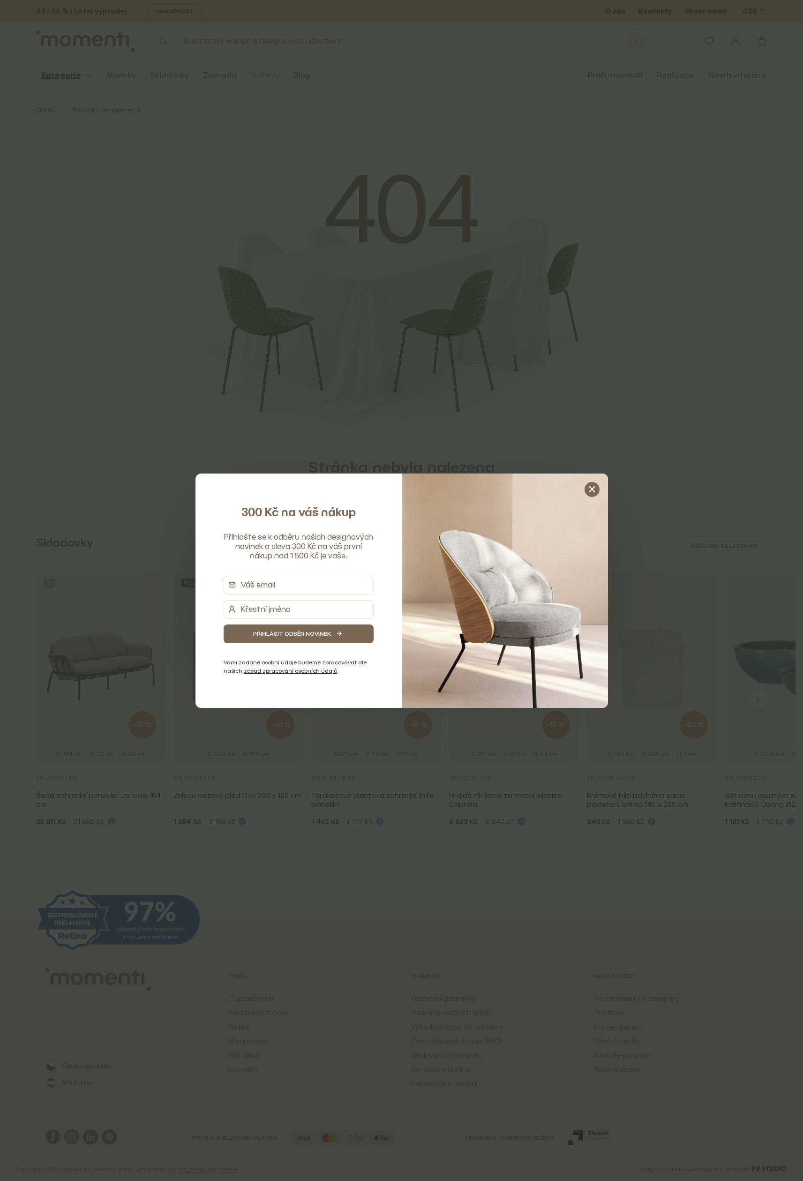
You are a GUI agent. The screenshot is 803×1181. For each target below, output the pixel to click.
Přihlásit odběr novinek (292, 633)
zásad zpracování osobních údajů (291, 670)
